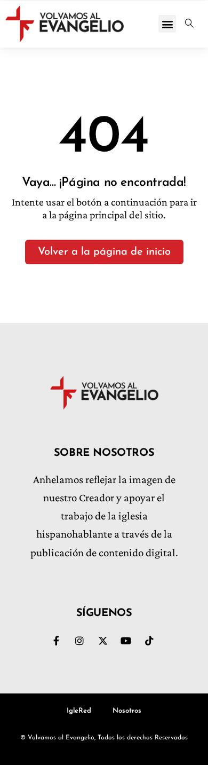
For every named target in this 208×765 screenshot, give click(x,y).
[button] (167, 24)
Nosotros (127, 710)
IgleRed (79, 710)
